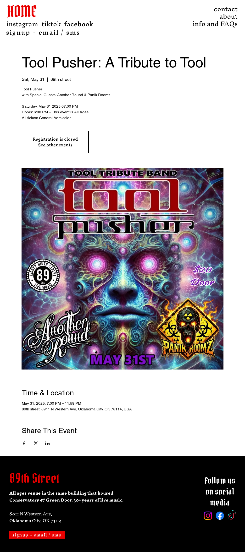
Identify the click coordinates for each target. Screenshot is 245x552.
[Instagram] (207, 515)
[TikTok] (231, 515)
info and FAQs (224, 24)
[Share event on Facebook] (24, 443)
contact (226, 9)
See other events (55, 145)
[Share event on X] (35, 443)
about (228, 16)
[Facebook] (219, 515)
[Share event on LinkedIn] (47, 443)
